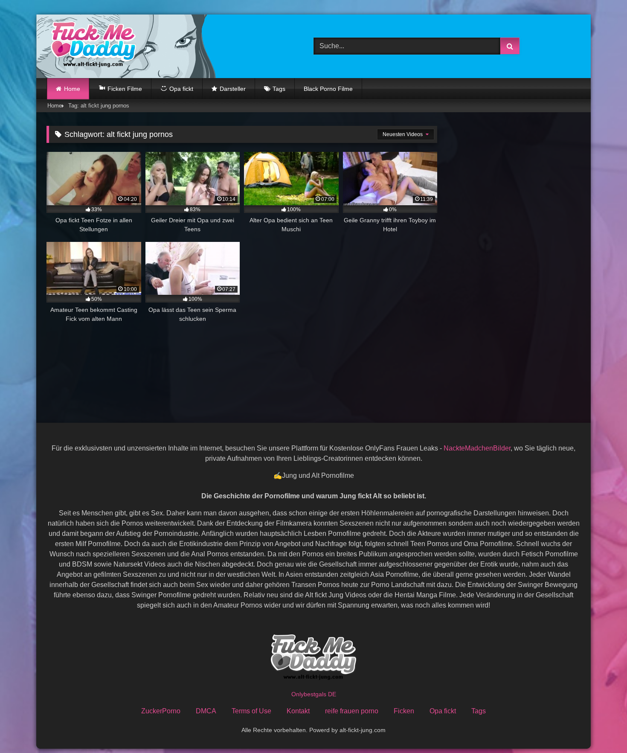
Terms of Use (251, 711)
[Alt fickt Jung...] (91, 46)
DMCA (206, 711)
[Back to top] (600, 727)
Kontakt (298, 711)
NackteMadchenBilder (477, 448)
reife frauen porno (351, 711)
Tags (279, 88)
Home (72, 88)
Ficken (404, 711)
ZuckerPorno (160, 711)
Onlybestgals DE (313, 694)
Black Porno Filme (328, 88)
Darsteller (233, 88)
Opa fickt (443, 711)
